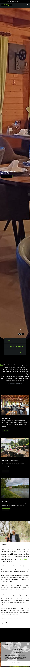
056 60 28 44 (9, 1)
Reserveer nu (7, 176)
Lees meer (5, 430)
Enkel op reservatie (15, 663)
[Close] (28, 643)
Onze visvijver (5, 501)
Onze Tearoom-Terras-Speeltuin (10, 461)
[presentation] (1, 660)
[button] (19, 334)
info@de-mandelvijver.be (16, 1)
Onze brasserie (6, 418)
